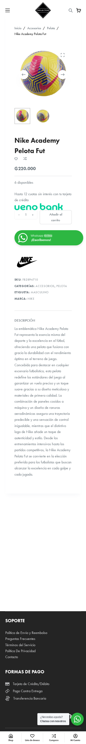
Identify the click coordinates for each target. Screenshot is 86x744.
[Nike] (27, 262)
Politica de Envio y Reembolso (26, 633)
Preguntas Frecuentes (20, 638)
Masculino (40, 292)
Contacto (11, 657)
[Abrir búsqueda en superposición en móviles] (70, 10)
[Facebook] (69, 716)
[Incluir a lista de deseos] (16, 158)
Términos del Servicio (20, 645)
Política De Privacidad (20, 651)
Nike (31, 299)
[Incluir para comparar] (25, 158)
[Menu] (7, 10)
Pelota (61, 286)
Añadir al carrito (55, 217)
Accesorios (45, 286)
